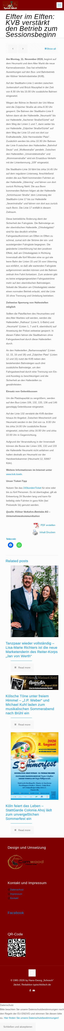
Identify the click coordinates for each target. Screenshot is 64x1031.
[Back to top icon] (32, 973)
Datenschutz (17, 889)
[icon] (34, 990)
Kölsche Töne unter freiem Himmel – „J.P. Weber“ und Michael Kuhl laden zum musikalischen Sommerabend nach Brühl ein (30, 704)
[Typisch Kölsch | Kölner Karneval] (10, 5)
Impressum (16, 893)
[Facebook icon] (30, 990)
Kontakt (14, 898)
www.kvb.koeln (14, 474)
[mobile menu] (59, 5)
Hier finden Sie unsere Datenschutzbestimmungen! (31, 1017)
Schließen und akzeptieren (17, 1026)
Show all (51, 48)
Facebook (16, 913)
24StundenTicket (32, 487)
